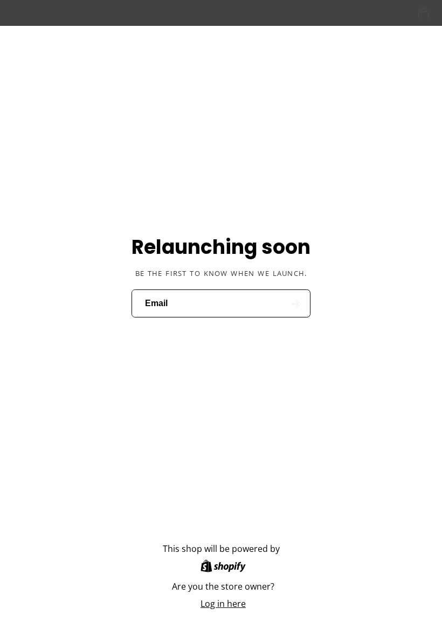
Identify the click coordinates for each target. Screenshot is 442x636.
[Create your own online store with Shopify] (223, 567)
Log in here (223, 604)
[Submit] (296, 304)
